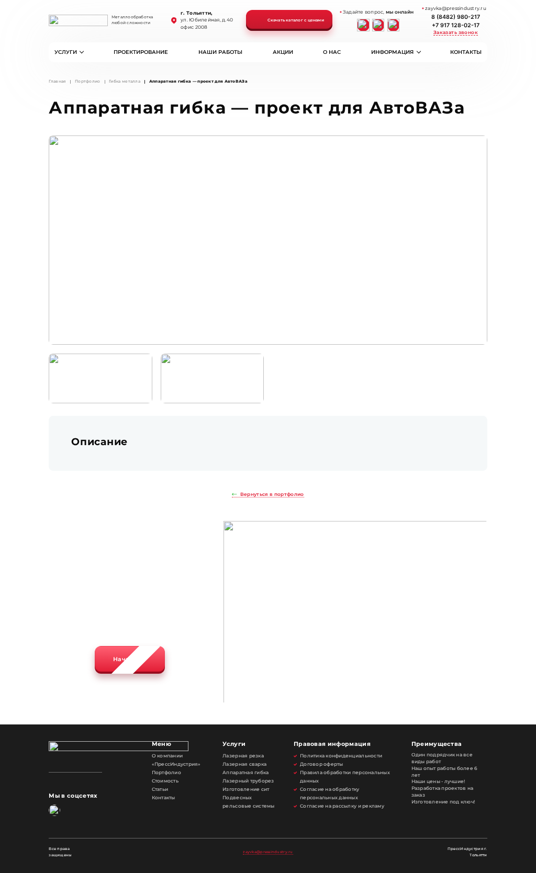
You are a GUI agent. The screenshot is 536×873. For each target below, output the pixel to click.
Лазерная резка (243, 755)
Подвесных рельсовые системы (248, 802)
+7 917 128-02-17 (455, 25)
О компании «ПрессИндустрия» (176, 760)
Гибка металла (124, 82)
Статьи (160, 789)
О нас (332, 52)
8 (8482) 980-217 (455, 17)
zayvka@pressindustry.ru (268, 851)
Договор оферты (321, 764)
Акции (283, 52)
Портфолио (87, 82)
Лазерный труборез (248, 781)
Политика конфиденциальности (341, 755)
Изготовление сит (245, 789)
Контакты (466, 52)
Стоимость (165, 781)
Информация (392, 52)
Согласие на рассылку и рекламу (342, 806)
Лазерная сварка (244, 764)
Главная (57, 82)
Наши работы (220, 52)
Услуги (65, 52)
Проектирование (141, 52)
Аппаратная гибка (245, 772)
